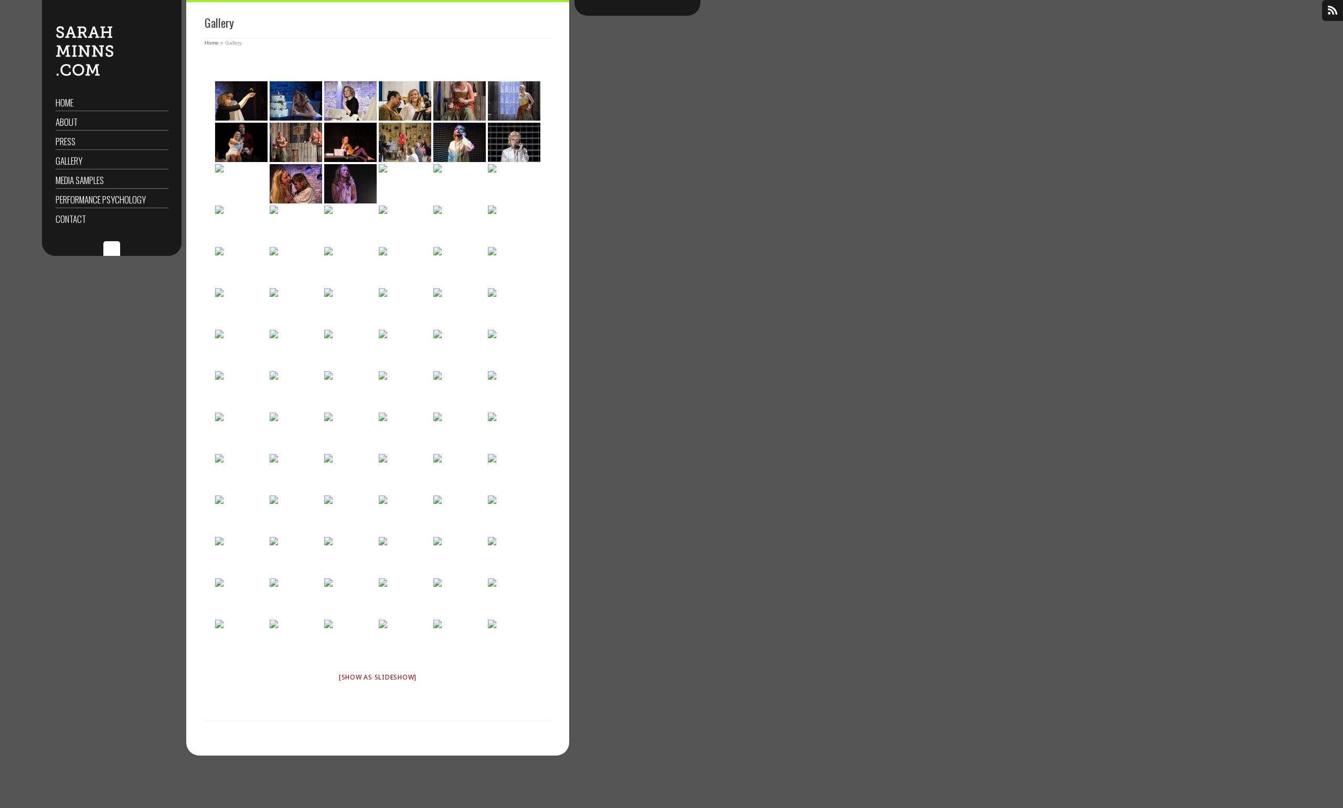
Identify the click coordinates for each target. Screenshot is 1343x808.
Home (64, 102)
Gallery (69, 160)
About (67, 121)
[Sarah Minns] (296, 349)
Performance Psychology (101, 199)
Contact (71, 218)
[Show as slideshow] (378, 677)
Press (66, 141)
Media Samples (80, 180)
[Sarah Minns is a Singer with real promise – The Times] (84, 74)
